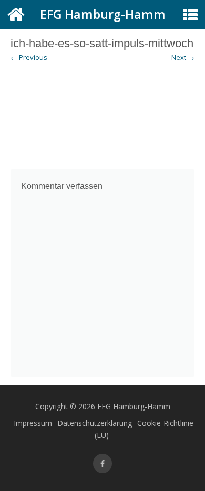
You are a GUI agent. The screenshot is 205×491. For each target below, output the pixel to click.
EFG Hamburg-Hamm (103, 14)
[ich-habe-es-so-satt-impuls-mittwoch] (102, 107)
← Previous (29, 57)
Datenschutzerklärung (94, 423)
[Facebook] (102, 463)
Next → (182, 57)
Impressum (33, 423)
